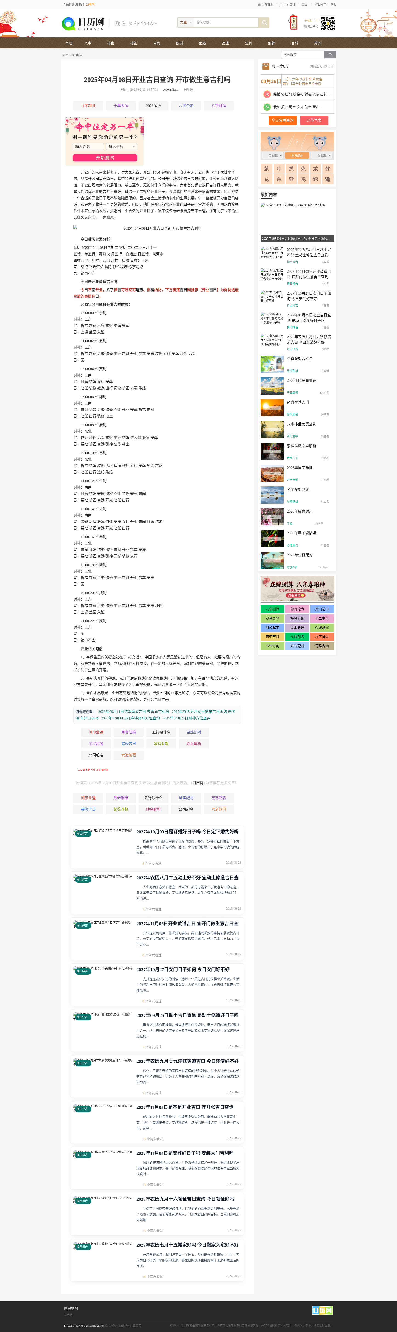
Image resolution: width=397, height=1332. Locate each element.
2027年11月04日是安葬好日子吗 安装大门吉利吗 (185, 1153)
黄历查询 (316, 66)
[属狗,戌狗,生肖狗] (315, 179)
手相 (289, 523)
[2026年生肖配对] (272, 560)
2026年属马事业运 (301, 380)
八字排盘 (322, 637)
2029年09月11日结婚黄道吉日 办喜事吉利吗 (133, 712)
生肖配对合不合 (300, 359)
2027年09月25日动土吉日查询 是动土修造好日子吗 (187, 1015)
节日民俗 (292, 392)
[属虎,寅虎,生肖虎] (291, 169)
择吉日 (328, 66)
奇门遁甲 (292, 436)
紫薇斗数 (161, 744)
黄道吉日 (272, 637)
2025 (85, 248)
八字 (84, 260)
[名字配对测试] (272, 494)
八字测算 (272, 609)
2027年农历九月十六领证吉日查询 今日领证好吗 (185, 1199)
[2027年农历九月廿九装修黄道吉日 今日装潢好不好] (272, 339)
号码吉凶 (322, 646)
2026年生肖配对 (300, 555)
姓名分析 (297, 618)
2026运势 (153, 106)
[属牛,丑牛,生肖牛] (279, 169)
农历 (123, 248)
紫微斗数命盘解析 (301, 446)
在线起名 (297, 637)
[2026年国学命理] (272, 473)
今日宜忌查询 (283, 120)
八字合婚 (186, 106)
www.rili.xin (171, 89)
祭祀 (84, 267)
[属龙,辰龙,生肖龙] (315, 169)
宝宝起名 (96, 744)
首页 (69, 43)
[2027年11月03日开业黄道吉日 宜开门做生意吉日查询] (272, 274)
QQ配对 (292, 567)
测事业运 (96, 732)
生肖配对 (295, 141)
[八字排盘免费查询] (272, 429)
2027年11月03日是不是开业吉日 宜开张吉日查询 (185, 1107)
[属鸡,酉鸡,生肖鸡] (303, 179)
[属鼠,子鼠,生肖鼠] (267, 169)
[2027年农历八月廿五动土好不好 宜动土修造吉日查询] (272, 252)
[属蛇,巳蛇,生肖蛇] (328, 169)
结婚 (117, 326)
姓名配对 (297, 646)
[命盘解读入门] (272, 407)
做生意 (104, 770)
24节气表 (314, 120)
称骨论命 (297, 609)
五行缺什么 (161, 732)
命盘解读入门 (298, 402)
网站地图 (71, 1308)
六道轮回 (128, 755)
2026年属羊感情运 (301, 533)
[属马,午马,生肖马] (267, 179)
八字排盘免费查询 (301, 424)
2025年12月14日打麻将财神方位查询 (130, 718)
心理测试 (292, 545)
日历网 (198, 783)
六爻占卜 (292, 458)
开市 (98, 770)
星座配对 (194, 732)
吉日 (80, 770)
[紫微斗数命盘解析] (272, 451)
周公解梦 (272, 627)
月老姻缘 (128, 732)
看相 (333, 4)
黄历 (304, 4)
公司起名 (96, 755)
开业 (93, 770)
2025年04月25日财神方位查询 (186, 718)
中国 (148, 657)
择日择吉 (320, 4)
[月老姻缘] (104, 141)
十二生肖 (322, 618)
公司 (88, 172)
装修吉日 (128, 744)
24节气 (90, 4)
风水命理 (297, 627)
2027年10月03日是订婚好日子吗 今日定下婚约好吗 (187, 831)
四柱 (77, 260)
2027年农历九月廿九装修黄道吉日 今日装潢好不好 (187, 1061)
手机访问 (289, 4)
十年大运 (120, 106)
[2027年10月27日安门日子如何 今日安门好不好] (272, 296)
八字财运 (218, 106)
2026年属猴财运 (300, 511)
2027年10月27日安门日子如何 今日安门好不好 (183, 969)
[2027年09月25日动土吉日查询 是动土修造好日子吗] (272, 318)
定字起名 (292, 414)
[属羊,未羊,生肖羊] (279, 179)
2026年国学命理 (300, 468)
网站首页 (267, 4)
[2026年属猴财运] (272, 516)
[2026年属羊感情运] (272, 538)
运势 (139, 290)
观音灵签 (272, 618)
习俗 (99, 649)
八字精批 (88, 106)
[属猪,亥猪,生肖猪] (328, 179)
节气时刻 (272, 646)
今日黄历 (280, 66)
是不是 (86, 770)
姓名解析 (194, 744)
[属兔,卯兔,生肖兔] (303, 169)
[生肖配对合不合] (272, 363)
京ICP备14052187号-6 (118, 1325)
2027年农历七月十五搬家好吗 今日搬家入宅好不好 (187, 1245)
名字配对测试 (298, 490)
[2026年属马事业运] (272, 385)
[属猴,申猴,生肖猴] (291, 179)
